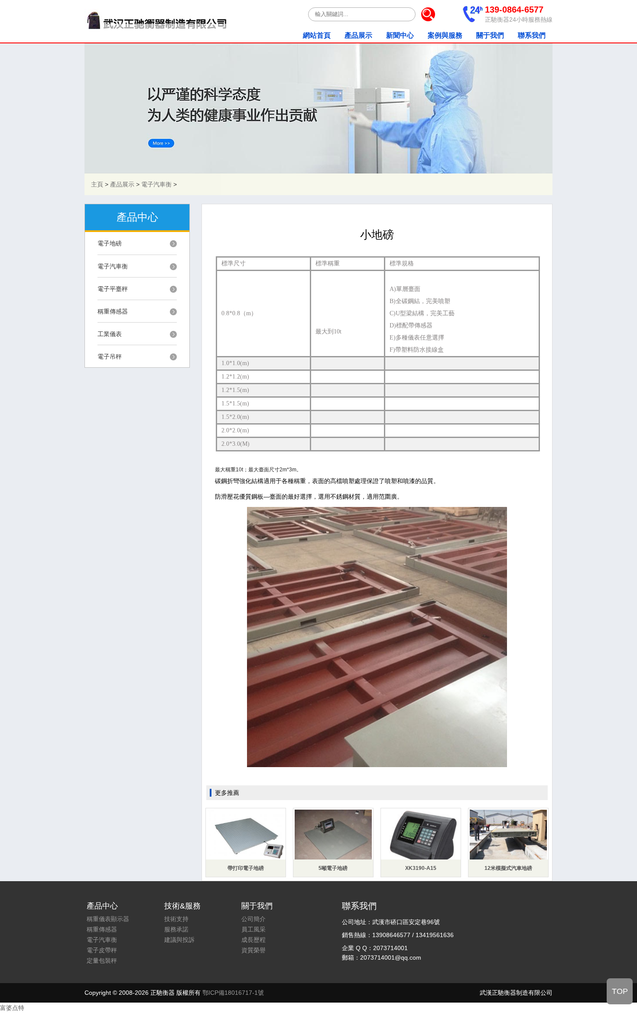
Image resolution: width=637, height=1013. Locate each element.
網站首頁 (317, 35)
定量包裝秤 (102, 960)
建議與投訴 (179, 939)
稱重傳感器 (113, 311)
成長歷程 (253, 939)
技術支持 (176, 918)
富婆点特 (12, 1007)
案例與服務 (445, 35)
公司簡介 (253, 918)
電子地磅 (110, 243)
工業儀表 (110, 333)
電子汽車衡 (156, 184)
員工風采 (253, 929)
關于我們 (490, 35)
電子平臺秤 (113, 288)
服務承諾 (176, 929)
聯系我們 (532, 35)
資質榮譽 (253, 950)
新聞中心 (400, 35)
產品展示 (358, 35)
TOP (620, 991)
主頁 (97, 184)
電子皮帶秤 (102, 950)
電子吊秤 (110, 356)
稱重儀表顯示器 (108, 918)
